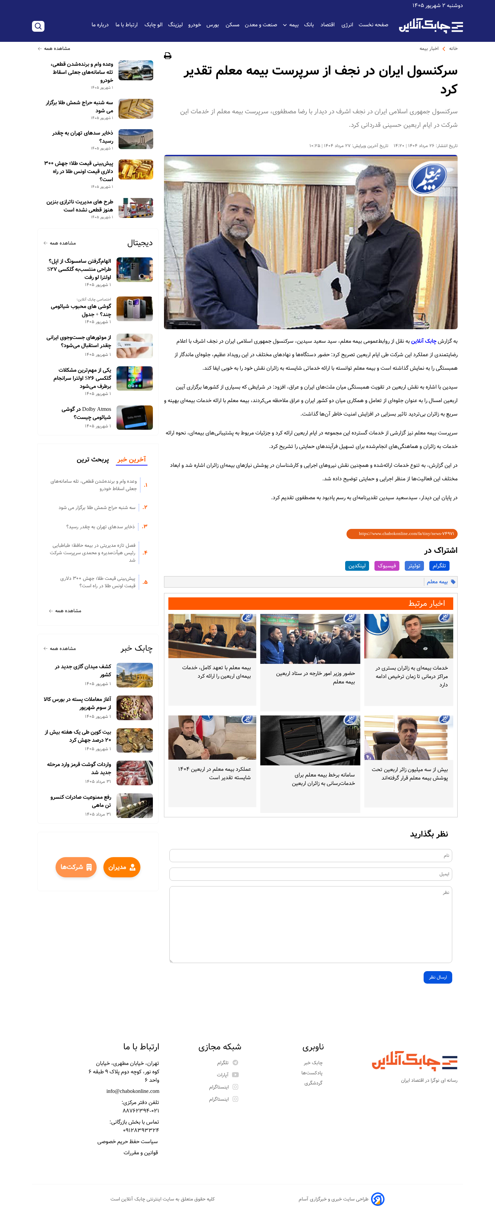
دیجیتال (140, 243)
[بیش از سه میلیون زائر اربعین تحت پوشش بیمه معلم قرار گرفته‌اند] (408, 737)
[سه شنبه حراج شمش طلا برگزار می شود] (136, 109)
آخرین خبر (132, 460)
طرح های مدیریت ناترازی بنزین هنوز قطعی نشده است (79, 206)
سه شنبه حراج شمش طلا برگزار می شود (79, 107)
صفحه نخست (373, 25)
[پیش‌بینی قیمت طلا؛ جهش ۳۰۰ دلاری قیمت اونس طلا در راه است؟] (136, 169)
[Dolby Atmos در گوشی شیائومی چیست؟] (135, 417)
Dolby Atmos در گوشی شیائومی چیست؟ (86, 413)
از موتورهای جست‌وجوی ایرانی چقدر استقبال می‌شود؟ (78, 342)
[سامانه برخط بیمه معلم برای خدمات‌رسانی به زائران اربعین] (310, 740)
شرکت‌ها (72, 867)
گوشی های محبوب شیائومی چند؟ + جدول (81, 311)
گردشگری (314, 1083)
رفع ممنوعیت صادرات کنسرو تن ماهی (81, 801)
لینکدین (357, 566)
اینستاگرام (219, 1087)
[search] (38, 26)
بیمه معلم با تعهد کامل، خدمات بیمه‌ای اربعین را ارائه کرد (216, 672)
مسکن (232, 25)
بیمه (294, 25)
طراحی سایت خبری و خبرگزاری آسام (333, 1199)
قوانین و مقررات (141, 1153)
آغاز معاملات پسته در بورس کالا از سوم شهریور (77, 704)
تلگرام (439, 566)
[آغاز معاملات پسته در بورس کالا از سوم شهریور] (135, 708)
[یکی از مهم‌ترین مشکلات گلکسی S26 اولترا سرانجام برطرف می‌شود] (135, 378)
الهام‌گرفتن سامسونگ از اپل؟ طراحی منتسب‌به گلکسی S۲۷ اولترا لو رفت (79, 269)
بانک (309, 25)
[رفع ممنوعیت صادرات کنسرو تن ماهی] (135, 805)
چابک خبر (137, 648)
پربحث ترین (93, 460)
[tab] (131, 460)
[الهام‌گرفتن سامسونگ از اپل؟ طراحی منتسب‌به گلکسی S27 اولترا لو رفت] (135, 269)
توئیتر (414, 566)
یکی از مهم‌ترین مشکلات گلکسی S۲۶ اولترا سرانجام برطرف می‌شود (82, 378)
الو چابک (153, 25)
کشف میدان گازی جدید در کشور (83, 671)
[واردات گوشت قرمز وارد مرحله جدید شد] (135, 773)
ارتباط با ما (127, 25)
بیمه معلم (437, 582)
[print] (167, 56)
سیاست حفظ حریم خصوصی (128, 1141)
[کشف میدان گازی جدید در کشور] (135, 675)
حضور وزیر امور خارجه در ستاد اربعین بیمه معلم (315, 677)
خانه (453, 48)
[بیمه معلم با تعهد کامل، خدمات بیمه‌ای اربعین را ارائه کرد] (212, 636)
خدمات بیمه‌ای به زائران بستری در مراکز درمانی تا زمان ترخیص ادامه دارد (411, 676)
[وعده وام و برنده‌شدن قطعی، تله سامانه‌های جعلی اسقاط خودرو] (136, 70)
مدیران (117, 867)
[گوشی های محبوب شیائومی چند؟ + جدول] (135, 309)
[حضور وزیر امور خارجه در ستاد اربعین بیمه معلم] (310, 639)
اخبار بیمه (429, 48)
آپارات (223, 1075)
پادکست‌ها (312, 1073)
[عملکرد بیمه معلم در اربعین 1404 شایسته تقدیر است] (212, 737)
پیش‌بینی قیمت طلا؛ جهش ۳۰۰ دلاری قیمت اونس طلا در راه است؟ (78, 172)
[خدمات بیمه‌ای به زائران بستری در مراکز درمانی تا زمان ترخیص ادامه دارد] (408, 636)
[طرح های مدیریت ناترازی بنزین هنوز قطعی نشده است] (136, 208)
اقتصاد (328, 25)
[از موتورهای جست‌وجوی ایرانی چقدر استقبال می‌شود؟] (135, 346)
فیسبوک (387, 566)
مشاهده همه (57, 48)
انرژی (347, 25)
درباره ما (101, 25)
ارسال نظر (438, 977)
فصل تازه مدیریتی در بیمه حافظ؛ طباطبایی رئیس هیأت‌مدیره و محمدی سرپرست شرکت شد (92, 553)
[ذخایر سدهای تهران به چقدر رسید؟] (136, 139)
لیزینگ (175, 25)
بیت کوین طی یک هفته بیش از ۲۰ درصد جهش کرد (78, 736)
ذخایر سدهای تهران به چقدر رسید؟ (82, 137)
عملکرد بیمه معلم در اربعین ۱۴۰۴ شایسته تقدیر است (214, 773)
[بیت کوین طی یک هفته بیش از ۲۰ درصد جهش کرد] (135, 740)
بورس (213, 25)
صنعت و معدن (261, 25)
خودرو (194, 25)
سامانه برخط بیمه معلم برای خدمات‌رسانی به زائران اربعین (323, 779)
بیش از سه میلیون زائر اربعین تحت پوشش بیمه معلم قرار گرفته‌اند (410, 773)
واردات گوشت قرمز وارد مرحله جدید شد (79, 769)
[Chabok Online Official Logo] (431, 25)
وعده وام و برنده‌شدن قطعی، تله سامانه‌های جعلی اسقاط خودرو (82, 72)
